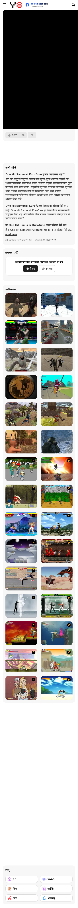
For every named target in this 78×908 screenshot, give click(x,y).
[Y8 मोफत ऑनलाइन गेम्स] (16, 5)
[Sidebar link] (4, 5)
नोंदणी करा (30, 268)
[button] (11, 234)
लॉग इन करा (47, 268)
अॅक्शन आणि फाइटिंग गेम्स (20, 240)
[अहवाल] (32, 135)
